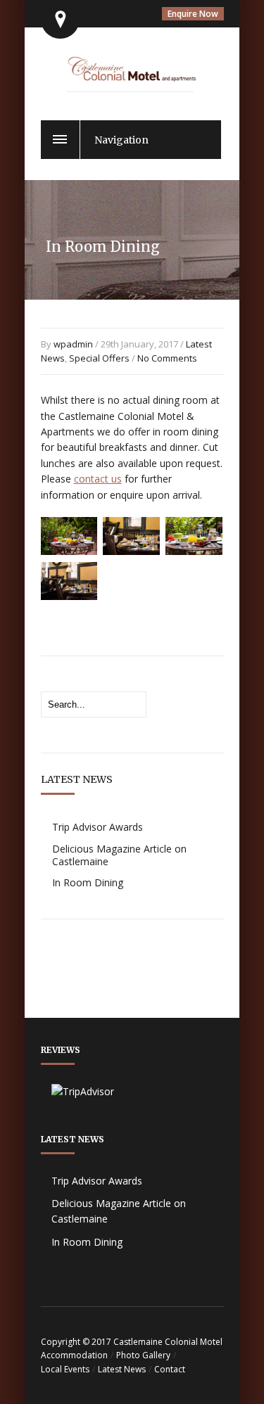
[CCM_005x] (69, 596)
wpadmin (73, 344)
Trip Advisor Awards (97, 827)
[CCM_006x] (131, 551)
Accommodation (74, 1355)
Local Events (65, 1369)
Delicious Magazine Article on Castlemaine (119, 855)
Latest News (122, 1369)
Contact (169, 1369)
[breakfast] (193, 551)
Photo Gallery (143, 1355)
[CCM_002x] (69, 551)
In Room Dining (87, 882)
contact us (98, 478)
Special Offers (99, 358)
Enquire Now (193, 14)
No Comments (167, 358)
